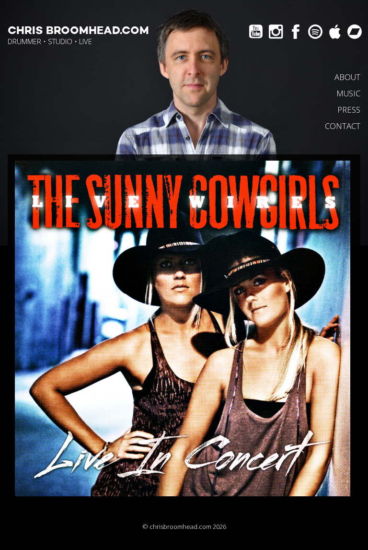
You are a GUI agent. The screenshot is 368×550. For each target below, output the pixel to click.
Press (348, 109)
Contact (342, 125)
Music (348, 93)
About (347, 76)
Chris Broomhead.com (78, 30)
